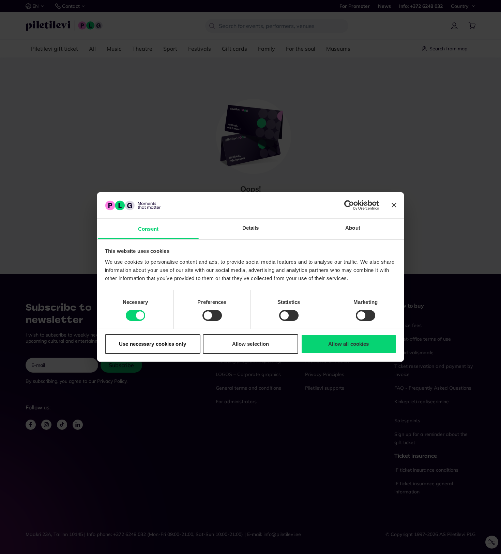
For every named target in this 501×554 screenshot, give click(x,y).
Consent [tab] (148, 229)
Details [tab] (250, 228)
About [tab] (352, 228)
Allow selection (250, 344)
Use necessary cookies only (152, 344)
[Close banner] (394, 205)
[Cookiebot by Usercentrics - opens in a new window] (349, 205)
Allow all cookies (348, 344)
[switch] (212, 315)
